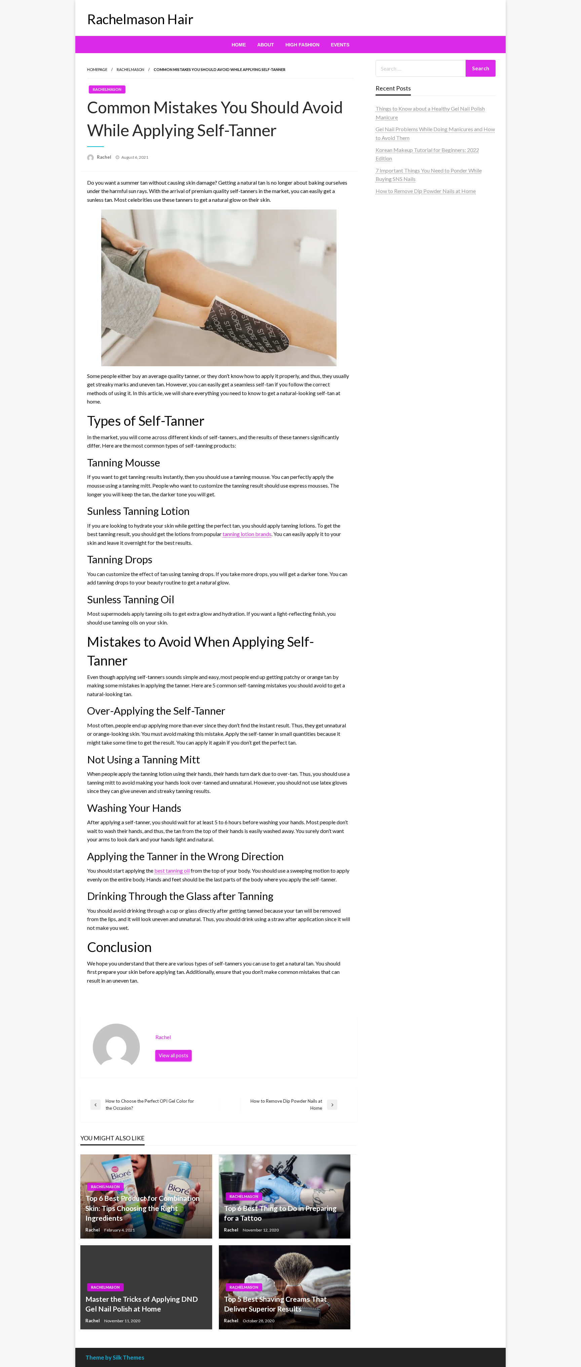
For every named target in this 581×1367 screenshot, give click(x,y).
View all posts (173, 1055)
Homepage (97, 69)
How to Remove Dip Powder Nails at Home (426, 191)
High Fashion (302, 44)
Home (239, 44)
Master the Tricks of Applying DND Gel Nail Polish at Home (141, 1304)
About (265, 44)
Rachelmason (130, 69)
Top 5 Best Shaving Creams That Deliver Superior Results (275, 1304)
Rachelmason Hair (140, 19)
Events (340, 44)
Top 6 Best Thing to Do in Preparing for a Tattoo (280, 1213)
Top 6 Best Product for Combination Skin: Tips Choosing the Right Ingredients (142, 1208)
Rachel (104, 157)
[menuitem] (238, 44)
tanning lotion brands (247, 534)
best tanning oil (172, 870)
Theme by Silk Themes (114, 1357)
